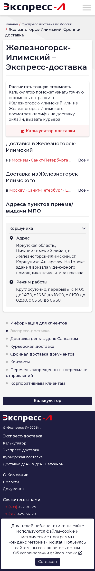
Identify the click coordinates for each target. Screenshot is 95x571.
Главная (12, 24)
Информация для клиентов (38, 323)
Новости (11, 482)
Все (82, 160)
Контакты (20, 362)
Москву (17, 190)
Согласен (47, 561)
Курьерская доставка (32, 346)
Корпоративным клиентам (37, 383)
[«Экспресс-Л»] (34, 7)
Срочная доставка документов (42, 354)
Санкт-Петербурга (49, 160)
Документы (13, 489)
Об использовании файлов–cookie (45, 553)
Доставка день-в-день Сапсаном (44, 338)
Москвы (20, 160)
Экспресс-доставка (30, 331)
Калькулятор (47, 400)
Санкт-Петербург (45, 190)
